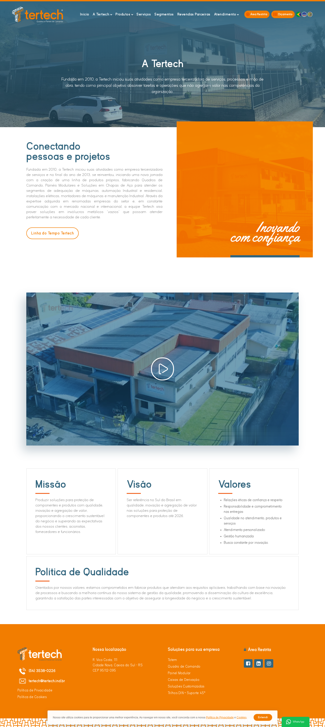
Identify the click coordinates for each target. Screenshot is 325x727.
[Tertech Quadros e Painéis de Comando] (37, 14)
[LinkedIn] (258, 663)
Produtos (122, 14)
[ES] (310, 14)
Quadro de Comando (184, 666)
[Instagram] (269, 663)
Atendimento (225, 14)
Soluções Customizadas (186, 686)
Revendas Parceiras (193, 14)
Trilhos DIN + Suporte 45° (186, 693)
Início (84, 14)
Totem (172, 660)
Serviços (143, 14)
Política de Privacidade (34, 690)
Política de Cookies (32, 697)
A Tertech (101, 14)
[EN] (304, 14)
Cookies (242, 717)
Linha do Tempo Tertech (52, 233)
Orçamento (285, 14)
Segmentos (164, 14)
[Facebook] (248, 663)
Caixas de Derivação (183, 680)
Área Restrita (258, 14)
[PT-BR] (298, 14)
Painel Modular (179, 673)
